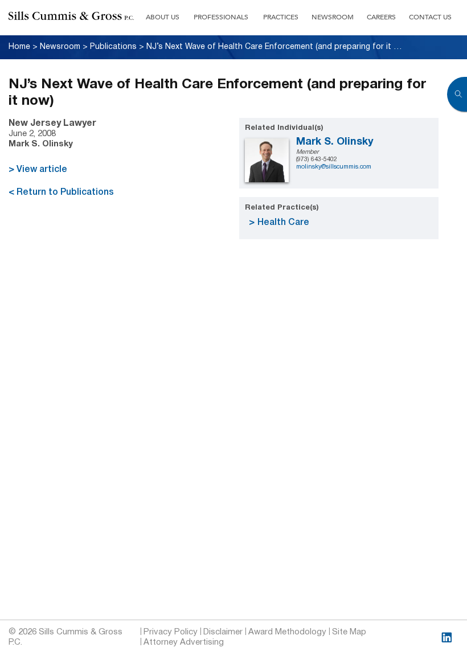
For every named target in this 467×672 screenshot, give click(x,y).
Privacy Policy (171, 632)
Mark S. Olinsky (335, 142)
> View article (38, 170)
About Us (162, 17)
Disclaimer (223, 632)
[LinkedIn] (447, 638)
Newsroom (333, 17)
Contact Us (430, 17)
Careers (381, 17)
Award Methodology (287, 632)
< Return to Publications (61, 192)
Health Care (283, 223)
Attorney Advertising (184, 642)
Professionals (221, 17)
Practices (280, 17)
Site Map (349, 632)
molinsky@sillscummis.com (333, 167)
